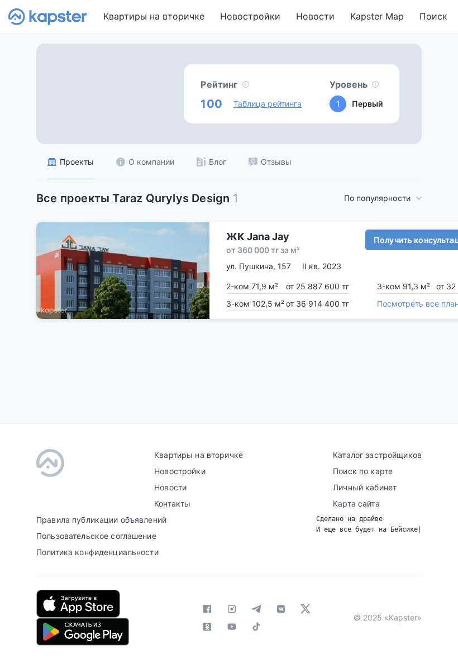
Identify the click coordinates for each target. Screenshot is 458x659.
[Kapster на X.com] (305, 609)
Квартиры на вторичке (153, 16)
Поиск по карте (363, 471)
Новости (315, 16)
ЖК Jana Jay (257, 236)
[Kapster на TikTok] (256, 627)
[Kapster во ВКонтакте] (281, 609)
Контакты (172, 503)
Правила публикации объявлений (101, 519)
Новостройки (250, 16)
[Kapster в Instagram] (232, 609)
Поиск (433, 16)
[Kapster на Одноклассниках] (207, 627)
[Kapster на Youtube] (232, 627)
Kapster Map (377, 16)
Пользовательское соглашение (96, 536)
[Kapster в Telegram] (256, 609)
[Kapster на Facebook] (207, 609)
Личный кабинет (365, 487)
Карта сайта (356, 503)
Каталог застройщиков (377, 455)
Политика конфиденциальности (97, 552)
